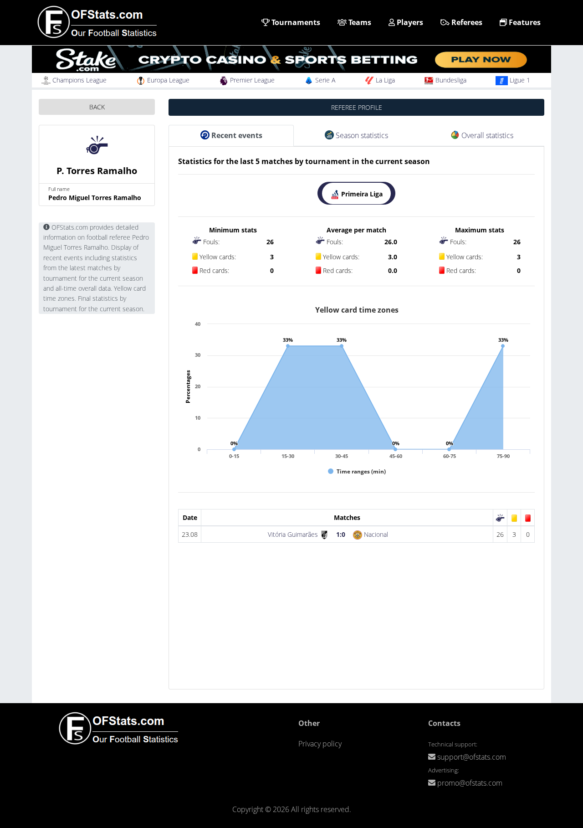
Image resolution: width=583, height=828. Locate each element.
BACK (97, 107)
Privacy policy (320, 744)
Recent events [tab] (236, 135)
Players (409, 22)
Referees (466, 22)
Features (524, 22)
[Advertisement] (356, 625)
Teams (359, 22)
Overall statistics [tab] (486, 135)
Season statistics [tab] (361, 135)
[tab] (356, 193)
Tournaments (295, 22)
